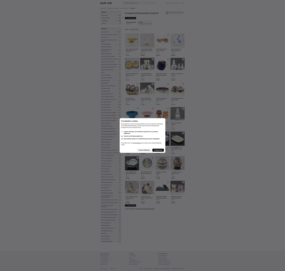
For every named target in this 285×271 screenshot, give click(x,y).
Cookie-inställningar (144, 150)
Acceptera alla (158, 150)
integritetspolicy (137, 143)
